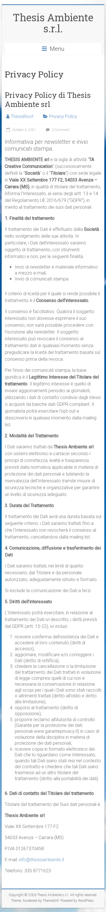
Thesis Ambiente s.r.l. (53, 22)
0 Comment (60, 130)
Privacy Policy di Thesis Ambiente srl (48, 99)
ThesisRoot (22, 116)
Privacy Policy (63, 116)
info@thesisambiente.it (41, 859)
